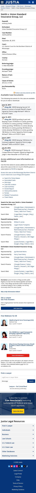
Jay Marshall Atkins (20, 252)
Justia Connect (18, 470)
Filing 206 (8, 107)
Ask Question (18, 308)
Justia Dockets (19, 242)
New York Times (25, 211)
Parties (6, 193)
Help (18, 480)
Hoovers (23, 237)
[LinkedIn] (9, 466)
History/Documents (10, 191)
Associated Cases (10, 180)
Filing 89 (8, 150)
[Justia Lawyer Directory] (27, 466)
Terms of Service (18, 483)
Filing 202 (8, 140)
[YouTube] (12, 466)
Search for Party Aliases (12, 178)
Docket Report (9, 189)
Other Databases (8, 451)
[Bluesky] (22, 466)
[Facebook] (14, 466)
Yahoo (16, 216)
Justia (20, 462)
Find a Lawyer (6, 373)
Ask (21, 216)
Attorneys (7, 182)
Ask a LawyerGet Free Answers (7, 299)
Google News (19, 207)
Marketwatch (29, 207)
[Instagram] (17, 466)
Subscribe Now (18, 411)
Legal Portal (18, 474)
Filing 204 (8, 119)
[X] (24, 466)
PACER (13, 169)
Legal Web (18, 214)
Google (25, 214)
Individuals (6, 430)
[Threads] (19, 466)
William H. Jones (19, 222)
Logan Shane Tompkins (22, 225)
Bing (31, 214)
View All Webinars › (18, 355)
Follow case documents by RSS (25, 93)
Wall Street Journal (20, 209)
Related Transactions (11, 195)
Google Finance (20, 235)
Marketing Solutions (9, 456)
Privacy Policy (18, 486)
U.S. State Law (7, 447)
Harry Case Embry (20, 254)
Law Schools (6, 439)
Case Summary (9, 187)
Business (5, 434)
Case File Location (10, 184)
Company (18, 477)
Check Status (8, 197)
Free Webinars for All (9, 316)
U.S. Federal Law (8, 443)
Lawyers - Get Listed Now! (18, 386)
